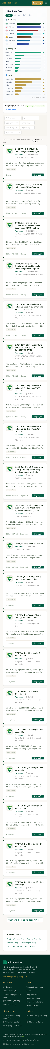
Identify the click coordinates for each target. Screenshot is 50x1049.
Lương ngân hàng (33, 998)
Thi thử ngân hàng (28, 943)
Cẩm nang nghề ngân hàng (12, 996)
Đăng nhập (37, 3)
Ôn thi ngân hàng (33, 1006)
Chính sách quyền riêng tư (36, 1017)
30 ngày (17, 15)
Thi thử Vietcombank (13, 1022)
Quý (24, 15)
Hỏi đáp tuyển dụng (12, 1001)
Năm (30, 15)
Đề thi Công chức (32, 946)
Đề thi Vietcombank (14, 946)
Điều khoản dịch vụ (36, 1022)
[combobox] (12, 118)
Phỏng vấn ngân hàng (34, 1002)
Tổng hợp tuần (32, 995)
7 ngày (9, 15)
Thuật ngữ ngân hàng (15, 939)
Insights (29, 991)
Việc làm (8, 987)
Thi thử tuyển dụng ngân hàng (11, 1017)
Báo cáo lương (12, 943)
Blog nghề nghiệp (34, 939)
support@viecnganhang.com (16, 977)
